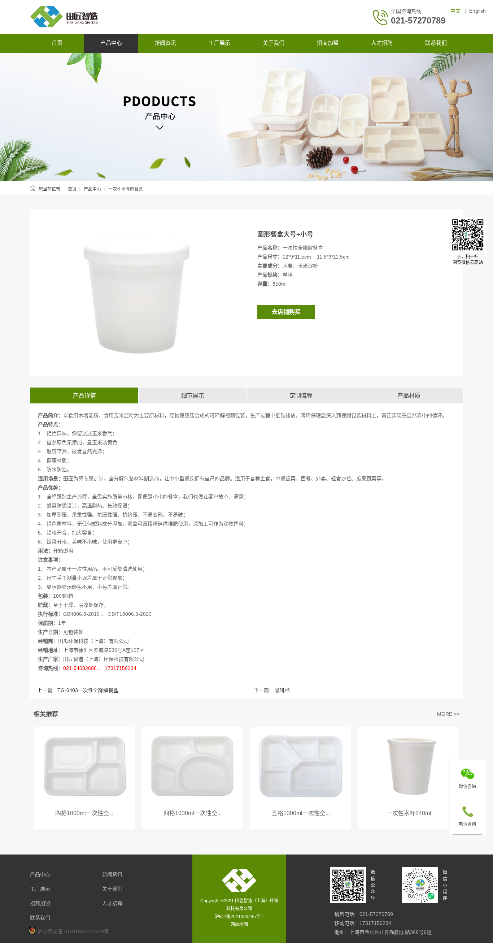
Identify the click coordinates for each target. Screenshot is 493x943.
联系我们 (436, 43)
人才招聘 (382, 43)
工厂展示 (219, 43)
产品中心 (111, 43)
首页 (57, 43)
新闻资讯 (165, 43)
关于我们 (273, 43)
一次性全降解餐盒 (125, 189)
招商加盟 (328, 43)
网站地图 (239, 924)
